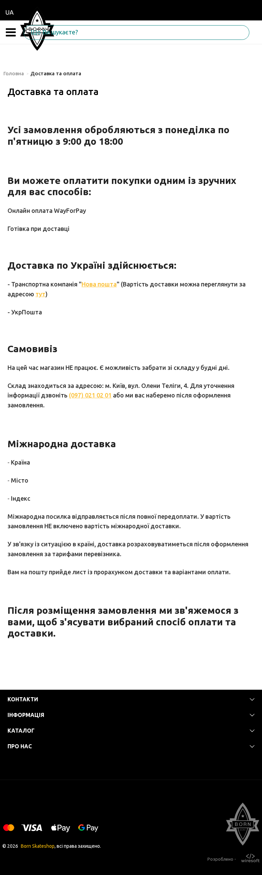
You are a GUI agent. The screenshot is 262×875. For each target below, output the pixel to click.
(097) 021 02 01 (90, 395)
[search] (30, 32)
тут (40, 294)
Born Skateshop (38, 846)
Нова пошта (99, 284)
